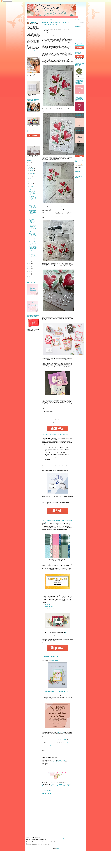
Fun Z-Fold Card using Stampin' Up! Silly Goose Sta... (32, 202)
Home (29, 16)
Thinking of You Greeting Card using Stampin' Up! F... (32, 207)
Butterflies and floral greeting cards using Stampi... (33, 189)
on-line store (52, 400)
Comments (79, 39)
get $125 (60, 739)
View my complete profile (32, 50)
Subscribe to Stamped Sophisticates (63, 838)
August (31, 175)
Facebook (55, 745)
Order (34, 16)
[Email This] (60, 782)
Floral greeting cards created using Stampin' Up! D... (32, 235)
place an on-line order (57, 737)
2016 (30, 269)
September (32, 173)
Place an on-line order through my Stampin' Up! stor (56, 761)
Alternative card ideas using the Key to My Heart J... (32, 193)
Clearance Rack (51, 746)
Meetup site (51, 743)
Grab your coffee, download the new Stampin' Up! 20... (33, 243)
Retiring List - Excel (49, 606)
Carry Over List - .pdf (49, 608)
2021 (30, 261)
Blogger (57, 848)
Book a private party (58, 16)
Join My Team (66, 16)
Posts (78, 37)
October (31, 171)
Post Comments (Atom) (60, 829)
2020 (30, 263)
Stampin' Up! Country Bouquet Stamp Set (60, 784)
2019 (30, 265)
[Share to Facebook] (63, 782)
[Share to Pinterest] (65, 782)
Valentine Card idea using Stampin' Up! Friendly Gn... (32, 230)
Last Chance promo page (48, 600)
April (31, 181)
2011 (30, 278)
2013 (30, 274)
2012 (30, 276)
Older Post (70, 826)
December (32, 168)
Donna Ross (33, 22)
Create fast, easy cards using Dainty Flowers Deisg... (32, 212)
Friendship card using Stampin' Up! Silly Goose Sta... (32, 198)
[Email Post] (58, 782)
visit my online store (65, 422)
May (30, 180)
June (31, 178)
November (32, 170)
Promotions (45, 16)
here (46, 366)
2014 (30, 273)
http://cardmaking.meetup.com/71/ (62, 760)
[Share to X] (62, 782)
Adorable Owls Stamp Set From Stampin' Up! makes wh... (32, 221)
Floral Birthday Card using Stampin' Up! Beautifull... (33, 239)
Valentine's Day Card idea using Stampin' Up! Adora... (32, 226)
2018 (30, 266)
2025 (30, 163)
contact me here (54, 660)
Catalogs (38, 16)
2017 (30, 268)
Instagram (50, 745)
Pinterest (46, 745)
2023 (30, 167)
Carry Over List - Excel (49, 611)
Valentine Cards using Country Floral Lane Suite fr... (33, 256)
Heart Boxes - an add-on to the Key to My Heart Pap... (32, 216)
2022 (30, 260)
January (31, 186)
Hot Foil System (74, 16)
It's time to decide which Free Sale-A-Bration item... (32, 247)
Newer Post (45, 826)
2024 (30, 165)
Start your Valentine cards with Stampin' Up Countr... (33, 252)
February (31, 184)
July (30, 176)
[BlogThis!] (61, 782)
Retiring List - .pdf (48, 604)
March (31, 183)
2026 (30, 162)
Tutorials (50, 16)
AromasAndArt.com (54, 314)
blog (68, 742)
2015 (30, 271)
